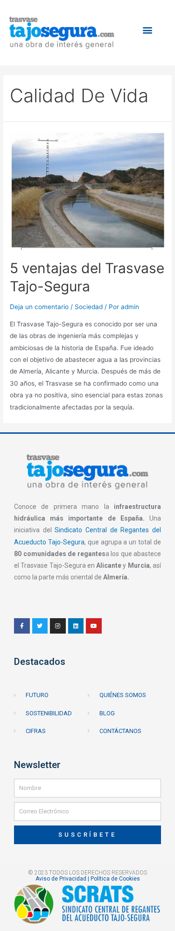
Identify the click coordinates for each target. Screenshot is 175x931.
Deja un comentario (39, 306)
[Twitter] (40, 626)
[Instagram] (58, 626)
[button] (147, 30)
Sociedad (89, 306)
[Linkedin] (76, 626)
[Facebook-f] (22, 626)
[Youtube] (94, 626)
